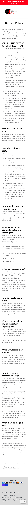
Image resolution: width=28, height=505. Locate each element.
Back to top (13, 480)
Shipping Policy (6, 499)
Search (16, 501)
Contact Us (11, 495)
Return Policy (18, 497)
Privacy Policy (22, 499)
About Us (4, 495)
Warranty (14, 499)
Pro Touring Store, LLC (12, 492)
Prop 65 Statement (7, 501)
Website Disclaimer (7, 497)
